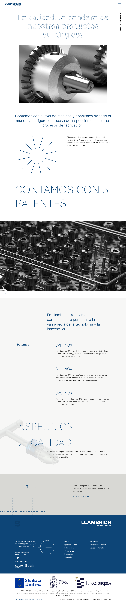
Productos (68, 554)
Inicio (66, 542)
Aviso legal (107, 599)
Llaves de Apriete (97, 548)
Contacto (68, 557)
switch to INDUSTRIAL (120, 21)
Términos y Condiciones (67, 599)
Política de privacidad (82, 599)
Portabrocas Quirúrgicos (99, 545)
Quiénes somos (70, 545)
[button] (18, 558)
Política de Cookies (96, 599)
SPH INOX (63, 345)
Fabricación (69, 548)
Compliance (69, 551)
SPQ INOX (63, 393)
